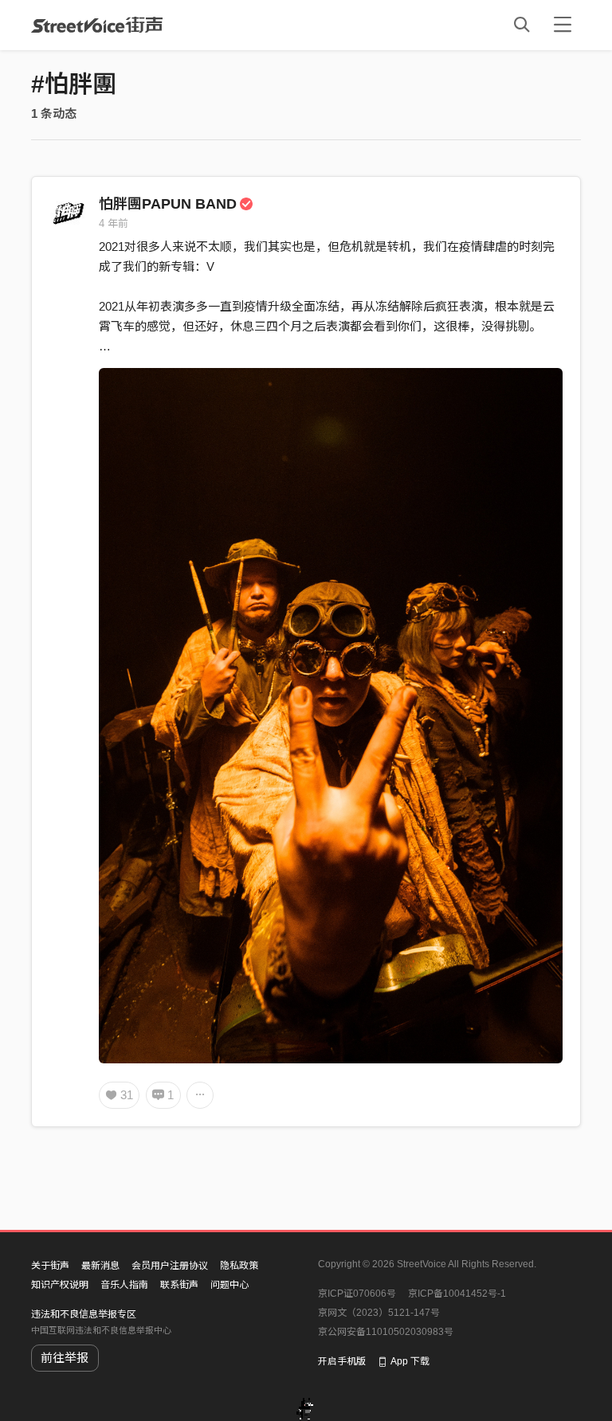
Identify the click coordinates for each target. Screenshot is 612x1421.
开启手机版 (342, 1361)
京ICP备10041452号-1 (457, 1293)
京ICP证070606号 (357, 1293)
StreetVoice (97, 25)
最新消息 (100, 1265)
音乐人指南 (124, 1284)
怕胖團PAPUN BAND (168, 204)
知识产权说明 (59, 1284)
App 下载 (410, 1361)
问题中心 (229, 1284)
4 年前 (113, 223)
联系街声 (179, 1284)
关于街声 (50, 1265)
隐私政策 (239, 1265)
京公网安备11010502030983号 (385, 1331)
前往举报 (64, 1357)
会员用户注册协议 (169, 1265)
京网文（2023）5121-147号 (379, 1312)
